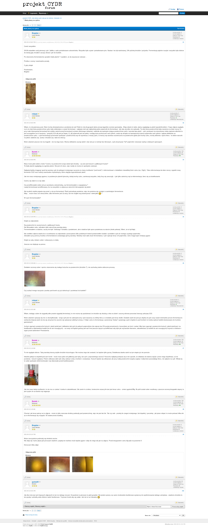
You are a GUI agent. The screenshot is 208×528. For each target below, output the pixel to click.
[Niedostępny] (39, 114)
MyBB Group (44, 525)
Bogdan (35, 33)
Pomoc (181, 9)
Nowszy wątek (40, 506)
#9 (183, 434)
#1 (183, 42)
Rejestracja (42, 13)
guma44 (35, 482)
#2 (183, 122)
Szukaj (173, 9)
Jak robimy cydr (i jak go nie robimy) (42, 18)
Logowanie (33, 13)
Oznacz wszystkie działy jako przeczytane (80, 521)
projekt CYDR (27, 18)
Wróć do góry (51, 521)
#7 (183, 348)
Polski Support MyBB (47, 524)
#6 (183, 309)
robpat (34, 114)
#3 (183, 159)
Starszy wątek (29, 506)
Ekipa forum (26, 521)
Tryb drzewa (180, 28)
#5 (183, 263)
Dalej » (39, 25)
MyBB (30, 525)
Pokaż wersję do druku (31, 514)
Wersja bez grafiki (61, 521)
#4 (183, 216)
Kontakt (34, 521)
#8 (183, 409)
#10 (183, 490)
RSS (95, 521)
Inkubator (57, 18)
